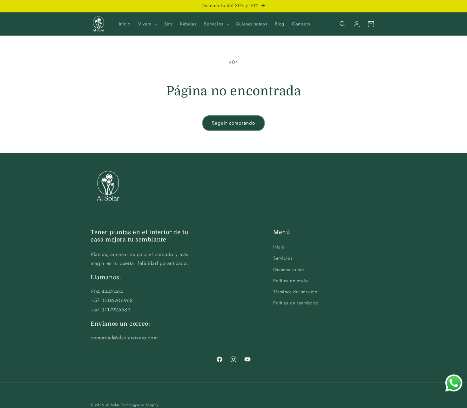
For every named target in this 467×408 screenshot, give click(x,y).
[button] (147, 24)
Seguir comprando (233, 122)
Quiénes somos (289, 269)
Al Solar (113, 404)
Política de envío (290, 280)
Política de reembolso (296, 303)
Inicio (279, 247)
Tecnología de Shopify (140, 404)
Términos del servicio (295, 292)
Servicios (282, 258)
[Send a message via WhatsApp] (454, 383)
